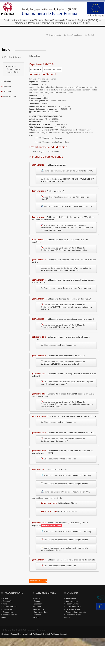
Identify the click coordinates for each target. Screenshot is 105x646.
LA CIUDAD (72, 593)
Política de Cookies (58, 634)
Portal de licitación (12, 57)
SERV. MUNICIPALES (46, 593)
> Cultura (36, 598)
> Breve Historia (70, 598)
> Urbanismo (37, 615)
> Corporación (6, 601)
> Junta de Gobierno (9, 607)
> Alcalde (4, 598)
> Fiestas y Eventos (71, 604)
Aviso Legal (27, 634)
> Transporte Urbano (72, 609)
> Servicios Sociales (40, 612)
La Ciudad (89, 35)
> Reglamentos (7, 612)
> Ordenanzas (6, 609)
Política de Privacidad (41, 634)
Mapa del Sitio (16, 634)
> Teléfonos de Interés (72, 615)
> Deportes (37, 601)
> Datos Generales (71, 601)
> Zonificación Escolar (72, 607)
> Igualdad (37, 607)
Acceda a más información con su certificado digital (13, 69)
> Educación (37, 604)
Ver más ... (5, 618)
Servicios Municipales (73, 35)
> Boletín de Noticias (9, 615)
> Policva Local (38, 609)
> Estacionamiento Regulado (75, 612)
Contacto (6, 634)
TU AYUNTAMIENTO (13, 593)
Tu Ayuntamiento (53, 35)
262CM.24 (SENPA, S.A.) (42, 152)
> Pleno (4, 604)
